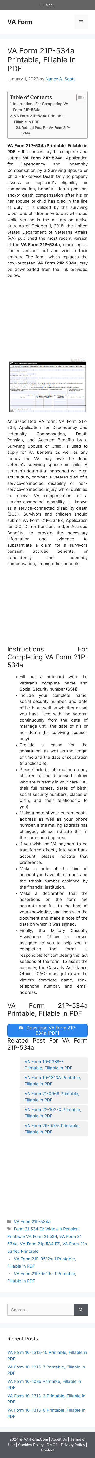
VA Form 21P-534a (32, 1221)
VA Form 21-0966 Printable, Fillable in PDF (52, 1096)
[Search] (81, 1310)
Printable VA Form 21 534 (32, 1236)
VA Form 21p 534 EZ (40, 1243)
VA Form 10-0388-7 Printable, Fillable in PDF (48, 1064)
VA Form (20, 21)
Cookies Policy (31, 1444)
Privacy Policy (73, 1444)
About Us (59, 1439)
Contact (47, 1450)
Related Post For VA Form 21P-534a (46, 130)
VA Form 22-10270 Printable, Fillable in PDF (53, 1112)
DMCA (52, 1444)
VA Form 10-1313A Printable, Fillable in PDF (53, 1080)
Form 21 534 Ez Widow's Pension (46, 1229)
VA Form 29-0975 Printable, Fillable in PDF (52, 1128)
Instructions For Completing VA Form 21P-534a (40, 106)
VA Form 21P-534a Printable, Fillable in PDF (40, 119)
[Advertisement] (48, 319)
